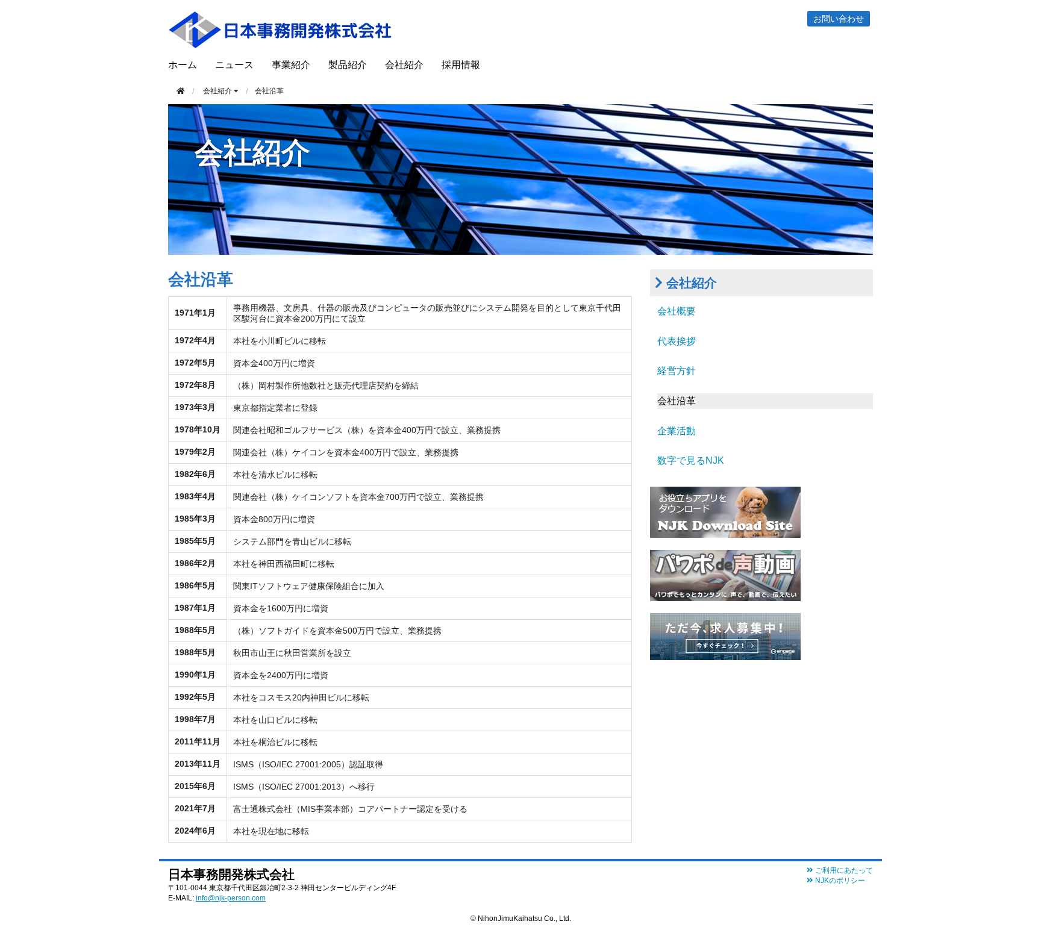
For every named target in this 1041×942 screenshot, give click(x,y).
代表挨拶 (676, 341)
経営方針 (676, 371)
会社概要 (676, 311)
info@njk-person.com (231, 898)
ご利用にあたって (843, 870)
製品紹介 (347, 65)
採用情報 (461, 65)
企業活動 (676, 431)
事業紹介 (291, 65)
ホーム (182, 65)
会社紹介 (404, 65)
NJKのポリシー (839, 880)
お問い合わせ (838, 18)
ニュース (234, 65)
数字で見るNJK (690, 460)
